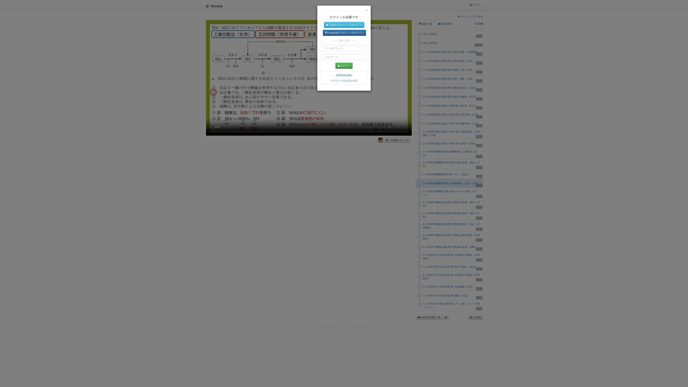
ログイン (345, 65)
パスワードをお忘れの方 (344, 80)
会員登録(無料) (344, 75)
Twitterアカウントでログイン (345, 24)
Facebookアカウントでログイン (345, 32)
